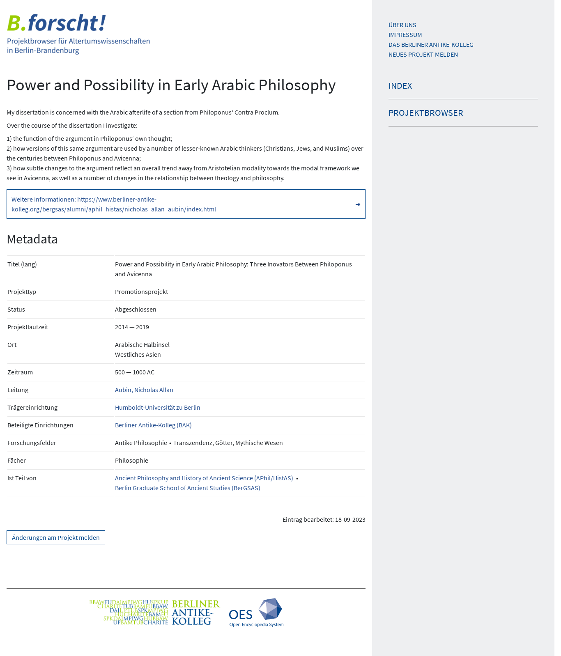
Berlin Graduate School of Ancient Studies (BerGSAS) (187, 488)
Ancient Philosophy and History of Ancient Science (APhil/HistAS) (204, 478)
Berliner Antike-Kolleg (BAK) (153, 425)
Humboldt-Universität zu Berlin (157, 407)
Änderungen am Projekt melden (56, 537)
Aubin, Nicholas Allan (144, 389)
